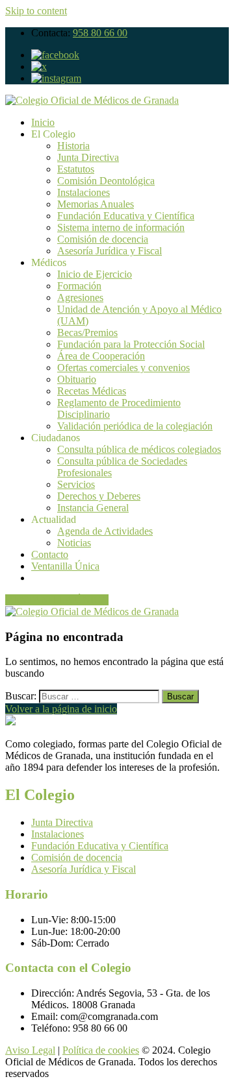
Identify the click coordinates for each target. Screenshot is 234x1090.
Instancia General (93, 507)
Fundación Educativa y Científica (125, 215)
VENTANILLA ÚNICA (57, 599)
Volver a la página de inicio (61, 708)
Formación (79, 285)
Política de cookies (100, 1050)
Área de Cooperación (101, 355)
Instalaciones (83, 192)
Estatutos (75, 169)
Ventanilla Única (65, 566)
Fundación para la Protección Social (131, 344)
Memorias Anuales (95, 204)
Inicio (43, 122)
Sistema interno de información (121, 227)
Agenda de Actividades (105, 531)
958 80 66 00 (100, 32)
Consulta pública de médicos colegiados (139, 449)
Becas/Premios (87, 332)
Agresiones (80, 297)
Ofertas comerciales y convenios (123, 367)
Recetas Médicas (91, 390)
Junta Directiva (88, 157)
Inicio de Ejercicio (94, 274)
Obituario (76, 379)
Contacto (49, 554)
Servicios (76, 484)
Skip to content (36, 10)
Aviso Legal (30, 1050)
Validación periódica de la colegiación (135, 425)
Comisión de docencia (102, 239)
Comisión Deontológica (106, 180)
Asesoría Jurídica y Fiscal (109, 250)
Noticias (74, 542)
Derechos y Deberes (98, 496)
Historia (73, 145)
